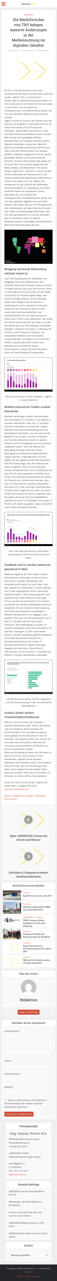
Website (8, 1087)
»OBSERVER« (28, 917)
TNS (8, 799)
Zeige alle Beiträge (28, 1012)
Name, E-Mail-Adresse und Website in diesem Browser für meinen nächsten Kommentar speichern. (25, 1103)
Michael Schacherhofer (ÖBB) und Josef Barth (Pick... (36, 908)
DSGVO (20, 1276)
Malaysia (40, 795)
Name (8, 1060)
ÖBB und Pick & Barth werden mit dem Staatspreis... (36, 961)
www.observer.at (17, 1174)
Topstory (28, 14)
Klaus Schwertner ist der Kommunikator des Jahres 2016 (37, 948)
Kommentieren (28, 50)
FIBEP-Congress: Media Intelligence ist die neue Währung (34, 923)
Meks (36, 1268)
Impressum (35, 1276)
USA (15, 799)
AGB (27, 1276)
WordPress (28, 1271)
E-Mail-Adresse (13, 1073)
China (9, 795)
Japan (31, 795)
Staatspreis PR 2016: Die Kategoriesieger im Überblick (36, 935)
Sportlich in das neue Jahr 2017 (37, 895)
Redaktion (45, 50)
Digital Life (19, 795)
